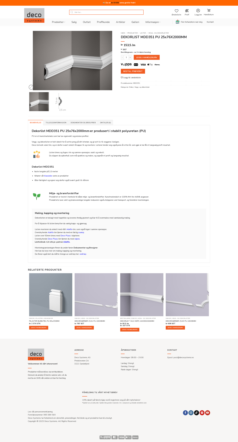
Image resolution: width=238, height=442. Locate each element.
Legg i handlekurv (146, 57)
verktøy (83, 254)
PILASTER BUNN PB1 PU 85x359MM (44, 321)
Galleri (135, 22)
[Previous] (33, 60)
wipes (77, 238)
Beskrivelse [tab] (35, 123)
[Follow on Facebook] (185, 412)
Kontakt (210, 22)
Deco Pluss (65, 235)
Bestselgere (125, 318)
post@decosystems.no (184, 357)
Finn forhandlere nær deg (191, 22)
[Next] (112, 60)
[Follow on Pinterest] (202, 412)
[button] (198, 12)
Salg (74, 22)
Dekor (131, 87)
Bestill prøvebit (133, 71)
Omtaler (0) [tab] (105, 123)
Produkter (58, 22)
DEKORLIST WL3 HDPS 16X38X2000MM (137, 321)
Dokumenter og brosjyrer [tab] (83, 123)
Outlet (87, 22)
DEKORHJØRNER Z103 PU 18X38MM (181, 321)
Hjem (123, 33)
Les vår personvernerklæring (40, 411)
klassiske (48, 175)
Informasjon (152, 22)
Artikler (120, 22)
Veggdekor (48, 318)
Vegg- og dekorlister (158, 33)
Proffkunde (103, 22)
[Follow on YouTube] (207, 412)
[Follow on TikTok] (196, 412)
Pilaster (39, 318)
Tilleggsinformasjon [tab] (56, 123)
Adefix (69, 229)
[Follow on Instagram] (190, 412)
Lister (143, 33)
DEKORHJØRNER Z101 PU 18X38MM (90, 321)
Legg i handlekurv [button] (38, 328)
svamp (81, 232)
